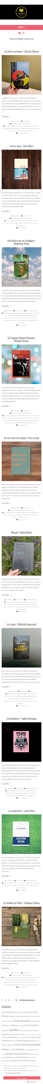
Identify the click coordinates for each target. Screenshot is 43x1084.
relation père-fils (9, 422)
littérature (13, 1037)
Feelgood (8, 128)
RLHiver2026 (21, 322)
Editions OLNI (7, 604)
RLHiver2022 (13, 1060)
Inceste (12, 223)
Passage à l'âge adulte (31, 604)
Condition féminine (10, 126)
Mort (10, 1041)
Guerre (30, 1030)
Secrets (35, 422)
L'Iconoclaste (28, 791)
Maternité (15, 318)
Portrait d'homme (7, 420)
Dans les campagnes (22, 694)
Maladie (28, 128)
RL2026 (19, 131)
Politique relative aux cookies (13, 1073)
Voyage (23, 888)
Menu (25, 27)
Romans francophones (26, 123)
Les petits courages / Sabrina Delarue (21, 51)
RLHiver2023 (23, 1061)
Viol (28, 517)
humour (35, 1030)
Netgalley (17, 223)
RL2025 (37, 885)
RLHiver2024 (32, 1061)
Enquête (18, 604)
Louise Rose (37, 883)
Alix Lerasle (7, 512)
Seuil (36, 701)
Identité (4, 1034)
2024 (21, 1012)
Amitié (6, 415)
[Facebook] (20, 33)
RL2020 (8, 1057)
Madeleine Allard (8, 318)
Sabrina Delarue (25, 131)
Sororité (25, 795)
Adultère (12, 313)
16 (16, 1000)
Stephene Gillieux (20, 985)
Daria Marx (25, 220)
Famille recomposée (15, 315)
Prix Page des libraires (33, 420)
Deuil (25, 126)
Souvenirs (23, 609)
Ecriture (27, 1025)
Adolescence (7, 313)
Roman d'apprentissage (26, 422)
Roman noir (27, 701)
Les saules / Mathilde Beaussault (21, 624)
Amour (10, 415)
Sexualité (18, 609)
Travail (32, 131)
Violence (35, 985)
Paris (32, 1041)
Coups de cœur (16, 123)
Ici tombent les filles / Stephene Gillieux (21, 903)
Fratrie (22, 315)
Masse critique (36, 1037)
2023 (19, 1012)
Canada (22, 313)
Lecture (23, 128)
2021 (16, 1012)
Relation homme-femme (17, 607)
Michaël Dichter (36, 418)
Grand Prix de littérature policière (12, 696)
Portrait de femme (35, 128)
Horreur (17, 980)
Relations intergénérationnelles (30, 320)
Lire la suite (5, 116)
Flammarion (6, 223)
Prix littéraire (24, 420)
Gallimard (25, 1030)
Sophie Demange (17, 795)
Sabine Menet (35, 607)
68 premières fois (10, 602)
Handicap (9, 515)
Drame (28, 512)
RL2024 (24, 517)
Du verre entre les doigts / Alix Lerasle (21, 438)
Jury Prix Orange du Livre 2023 (33, 1034)
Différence (8, 1025)
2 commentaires (22, 325)
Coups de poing (16, 218)
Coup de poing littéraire (16, 220)
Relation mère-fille (17, 320)
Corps (7, 220)
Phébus (25, 980)
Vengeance (23, 225)
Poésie (20, 510)
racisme (26, 1050)
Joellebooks (16, 121)
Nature (21, 980)
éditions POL (16, 883)
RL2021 (13, 1057)
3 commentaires (22, 228)
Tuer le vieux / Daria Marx (21, 146)
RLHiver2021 (5, 1061)
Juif (23, 418)
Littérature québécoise (30, 315)
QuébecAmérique (7, 320)
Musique (23, 604)
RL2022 (18, 1057)
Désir (18, 1025)
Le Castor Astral (21, 515)
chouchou (12, 1016)
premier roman (12, 131)
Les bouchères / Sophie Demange (21, 718)
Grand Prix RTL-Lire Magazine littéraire (12, 418)
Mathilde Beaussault (27, 696)
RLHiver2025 (28, 607)
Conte (5, 977)
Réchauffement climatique (11, 982)
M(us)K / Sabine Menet (21, 532)
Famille (4, 128)
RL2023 (24, 1057)
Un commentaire (22, 133)
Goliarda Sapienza (16, 128)
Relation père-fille (32, 982)
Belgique (15, 415)
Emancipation (31, 977)
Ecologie (22, 1025)
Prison (10, 1050)
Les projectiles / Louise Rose (21, 811)
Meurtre (35, 696)
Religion (4, 1057)
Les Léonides (28, 418)
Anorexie (17, 313)
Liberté (7, 1037)
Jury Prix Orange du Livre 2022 (16, 1034)
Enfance (30, 220)
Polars (31, 691)
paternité (36, 1041)
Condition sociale (22, 415)
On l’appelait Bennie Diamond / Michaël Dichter (21, 339)
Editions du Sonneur (32, 126)
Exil (8, 1030)
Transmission (28, 985)
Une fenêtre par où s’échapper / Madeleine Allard (21, 242)
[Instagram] (23, 33)
